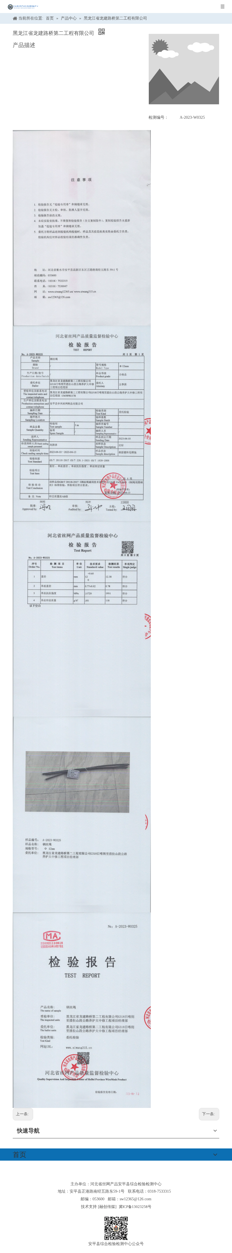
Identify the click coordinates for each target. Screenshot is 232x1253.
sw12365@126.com (135, 1199)
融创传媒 (107, 1207)
